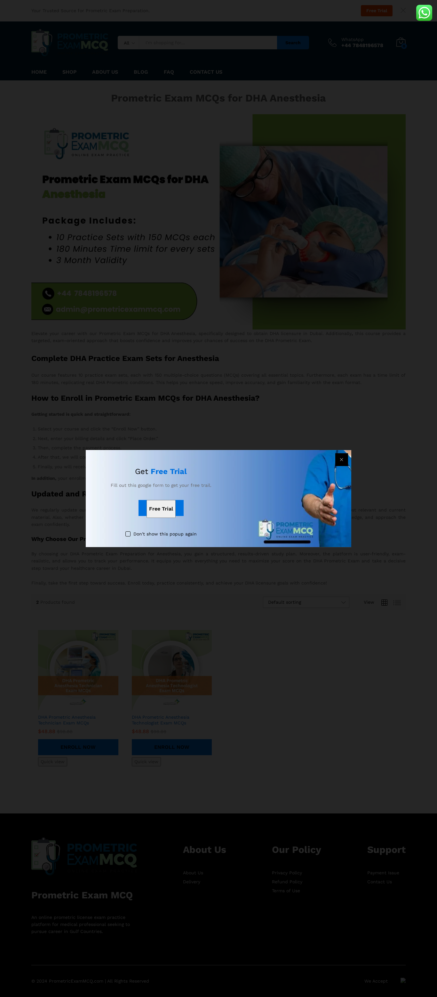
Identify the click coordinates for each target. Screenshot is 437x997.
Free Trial (161, 509)
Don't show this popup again (165, 533)
